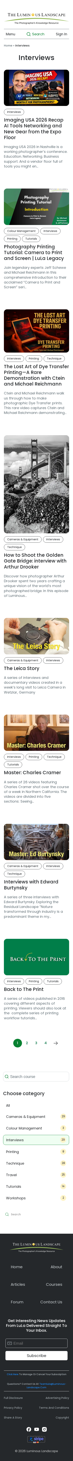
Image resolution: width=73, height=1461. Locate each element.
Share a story (13, 1418)
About (56, 1267)
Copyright (62, 1418)
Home (8, 45)
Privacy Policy (13, 1408)
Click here (12, 1374)
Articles (18, 1284)
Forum (17, 1302)
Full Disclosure (13, 1398)
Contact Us (51, 1302)
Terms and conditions (54, 1408)
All (8, 1105)
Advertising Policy (57, 1398)
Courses (54, 1284)
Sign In (61, 34)
